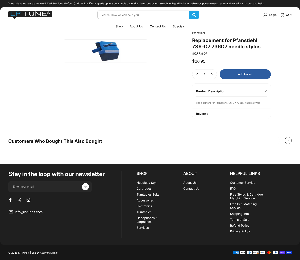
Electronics (144, 206)
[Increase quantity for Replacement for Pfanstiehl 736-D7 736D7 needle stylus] (213, 74)
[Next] (288, 140)
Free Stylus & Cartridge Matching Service (246, 196)
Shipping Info (239, 214)
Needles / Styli (147, 182)
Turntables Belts (148, 194)
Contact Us (191, 188)
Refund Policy (239, 225)
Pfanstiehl (198, 33)
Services (143, 227)
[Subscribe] (85, 186)
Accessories (145, 200)
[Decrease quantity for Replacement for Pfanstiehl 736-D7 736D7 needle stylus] (196, 74)
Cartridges (144, 188)
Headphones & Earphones (147, 220)
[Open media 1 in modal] (105, 51)
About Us (190, 182)
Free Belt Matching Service (243, 206)
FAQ (233, 188)
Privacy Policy (240, 231)
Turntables (144, 212)
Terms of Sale (239, 219)
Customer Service (242, 182)
